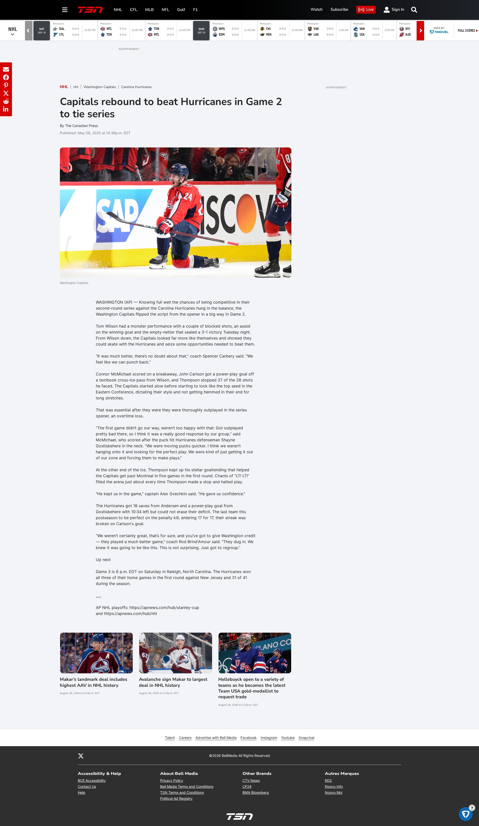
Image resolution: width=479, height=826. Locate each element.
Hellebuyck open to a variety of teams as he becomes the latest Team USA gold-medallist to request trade (251, 688)
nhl (75, 87)
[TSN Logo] (90, 9)
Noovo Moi (333, 792)
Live (370, 9)
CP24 (246, 786)
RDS (328, 780)
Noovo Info (334, 786)
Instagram (269, 737)
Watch (317, 9)
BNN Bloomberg (255, 792)
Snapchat (306, 737)
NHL (118, 9)
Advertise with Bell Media (216, 737)
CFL (133, 9)
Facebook (248, 737)
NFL (165, 9)
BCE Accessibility (92, 780)
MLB (149, 9)
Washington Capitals (100, 87)
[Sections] (65, 10)
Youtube (288, 737)
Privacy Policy (171, 780)
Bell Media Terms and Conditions (186, 786)
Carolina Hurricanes (136, 87)
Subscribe (339, 9)
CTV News (251, 780)
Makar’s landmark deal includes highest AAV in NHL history (93, 682)
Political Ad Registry (176, 798)
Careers (185, 737)
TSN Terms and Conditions (182, 792)
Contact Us (87, 786)
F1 (195, 9)
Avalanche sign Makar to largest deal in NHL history (173, 682)
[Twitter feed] (81, 756)
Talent (170, 737)
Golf (181, 9)
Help (81, 792)
